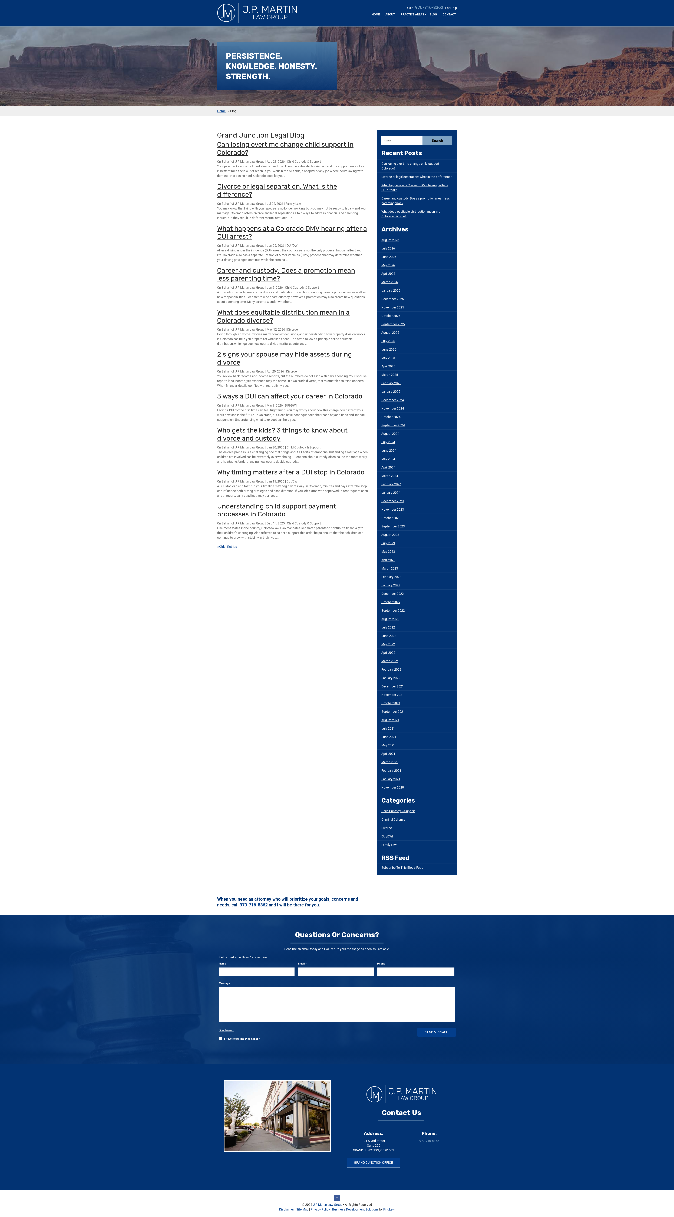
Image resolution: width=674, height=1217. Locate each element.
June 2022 (388, 636)
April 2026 (388, 273)
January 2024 (390, 492)
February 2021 (391, 770)
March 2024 (389, 476)
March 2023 (389, 568)
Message (224, 983)
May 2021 (388, 745)
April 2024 (388, 467)
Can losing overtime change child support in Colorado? (285, 148)
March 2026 (389, 282)
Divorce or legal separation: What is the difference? (277, 190)
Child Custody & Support (304, 161)
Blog (433, 14)
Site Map (302, 1209)
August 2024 (390, 433)
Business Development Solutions (355, 1209)
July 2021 (388, 728)
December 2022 (392, 594)
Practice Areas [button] (412, 14)
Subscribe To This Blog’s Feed (402, 867)
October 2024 (390, 417)
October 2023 (390, 518)
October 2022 (390, 602)
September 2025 (393, 324)
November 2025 (392, 307)
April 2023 (388, 560)
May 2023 (388, 551)
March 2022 (389, 661)
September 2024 (393, 425)
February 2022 (391, 669)
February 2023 (391, 577)
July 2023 (388, 543)
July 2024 (388, 442)
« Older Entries (227, 546)
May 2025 (388, 358)
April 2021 (388, 754)
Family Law (293, 203)
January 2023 (390, 585)
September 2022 (393, 610)
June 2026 (388, 257)
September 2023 (393, 526)
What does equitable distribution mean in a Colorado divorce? (283, 316)
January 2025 (390, 391)
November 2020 (392, 787)
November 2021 (392, 695)
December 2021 (392, 686)
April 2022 (388, 652)
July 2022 (388, 627)
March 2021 (389, 762)
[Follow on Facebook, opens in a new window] (337, 1198)
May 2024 (388, 459)
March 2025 (389, 375)
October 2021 (390, 703)
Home (376, 14)
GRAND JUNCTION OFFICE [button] (373, 1163)
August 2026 (390, 240)
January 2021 (390, 779)
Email (302, 963)
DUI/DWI (292, 245)
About (390, 14)
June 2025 (388, 349)
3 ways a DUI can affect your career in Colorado (289, 396)
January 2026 (390, 290)
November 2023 (392, 509)
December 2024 (392, 400)
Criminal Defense (393, 819)
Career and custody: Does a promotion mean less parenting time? (286, 274)
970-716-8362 (429, 7)
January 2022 (390, 678)
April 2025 (388, 366)
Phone (381, 963)
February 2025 (391, 383)
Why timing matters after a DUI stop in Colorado (291, 472)
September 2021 (393, 711)
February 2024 (391, 484)
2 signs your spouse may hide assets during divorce (284, 358)
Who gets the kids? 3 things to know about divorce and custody (282, 434)
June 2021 (388, 737)
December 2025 (392, 299)
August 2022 (390, 619)
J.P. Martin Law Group (250, 161)
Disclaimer (226, 1030)
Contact (449, 14)
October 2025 (390, 316)
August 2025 (390, 332)
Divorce (292, 329)
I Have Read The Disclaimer (242, 1038)
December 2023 (392, 501)
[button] (670, 1191)
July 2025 (388, 341)
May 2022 (388, 644)
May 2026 (388, 265)
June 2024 (388, 450)
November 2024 (392, 408)
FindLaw (389, 1209)
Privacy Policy (320, 1209)
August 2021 (390, 720)
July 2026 (388, 248)
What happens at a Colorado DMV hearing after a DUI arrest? (292, 232)
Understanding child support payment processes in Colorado (276, 510)
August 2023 (390, 535)
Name (222, 963)
